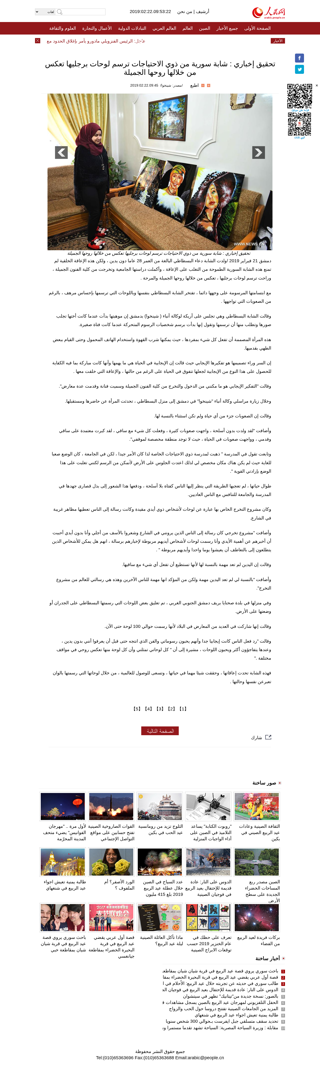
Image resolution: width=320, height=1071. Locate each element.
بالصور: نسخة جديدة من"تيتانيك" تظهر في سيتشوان (230, 996)
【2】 (171, 708)
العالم (187, 28)
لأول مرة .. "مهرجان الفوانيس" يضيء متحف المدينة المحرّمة (64, 832)
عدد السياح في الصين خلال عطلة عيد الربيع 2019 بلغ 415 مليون (163, 888)
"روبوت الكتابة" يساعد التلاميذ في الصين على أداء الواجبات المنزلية (211, 832)
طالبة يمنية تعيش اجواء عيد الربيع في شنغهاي (236, 1014)
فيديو (138, 40)
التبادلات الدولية (132, 28)
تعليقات (156, 40)
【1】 (183, 708)
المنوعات (178, 40)
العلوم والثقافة (62, 28)
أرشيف (202, 11)
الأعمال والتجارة (97, 28)
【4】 (148, 708)
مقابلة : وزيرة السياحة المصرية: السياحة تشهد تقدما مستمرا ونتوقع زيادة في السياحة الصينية (192, 1027)
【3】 (160, 708)
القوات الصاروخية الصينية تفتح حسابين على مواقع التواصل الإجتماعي (111, 832)
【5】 (137, 708)
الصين (204, 28)
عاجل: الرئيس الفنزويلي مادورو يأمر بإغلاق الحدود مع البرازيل (99, 41)
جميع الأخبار (227, 28)
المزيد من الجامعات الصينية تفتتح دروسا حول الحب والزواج (223, 1008)
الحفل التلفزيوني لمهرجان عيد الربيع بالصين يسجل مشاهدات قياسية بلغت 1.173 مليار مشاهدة (190, 1002)
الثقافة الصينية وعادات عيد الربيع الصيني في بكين (259, 832)
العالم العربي (164, 28)
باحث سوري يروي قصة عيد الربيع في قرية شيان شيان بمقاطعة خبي (63, 943)
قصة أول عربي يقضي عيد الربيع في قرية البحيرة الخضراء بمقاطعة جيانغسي (207, 977)
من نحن (185, 11)
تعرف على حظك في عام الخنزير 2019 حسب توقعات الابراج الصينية (209, 943)
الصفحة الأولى (257, 28)
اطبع (194, 85)
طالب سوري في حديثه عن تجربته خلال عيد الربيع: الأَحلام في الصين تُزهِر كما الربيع (201, 983)
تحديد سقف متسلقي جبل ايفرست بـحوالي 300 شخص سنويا (222, 1021)
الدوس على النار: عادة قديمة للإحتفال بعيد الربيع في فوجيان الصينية (208, 888)
